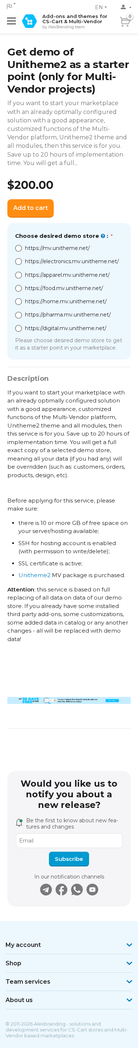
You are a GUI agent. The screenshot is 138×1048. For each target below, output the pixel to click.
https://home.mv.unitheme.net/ (66, 301)
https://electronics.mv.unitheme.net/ (72, 261)
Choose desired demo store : (62, 235)
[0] (135, 19)
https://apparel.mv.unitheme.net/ (67, 275)
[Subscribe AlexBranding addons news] (46, 889)
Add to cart (30, 207)
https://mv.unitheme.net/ (57, 248)
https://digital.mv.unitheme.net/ (66, 328)
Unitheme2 (34, 575)
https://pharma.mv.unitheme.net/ (68, 314)
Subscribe (69, 858)
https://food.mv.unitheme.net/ (64, 288)
